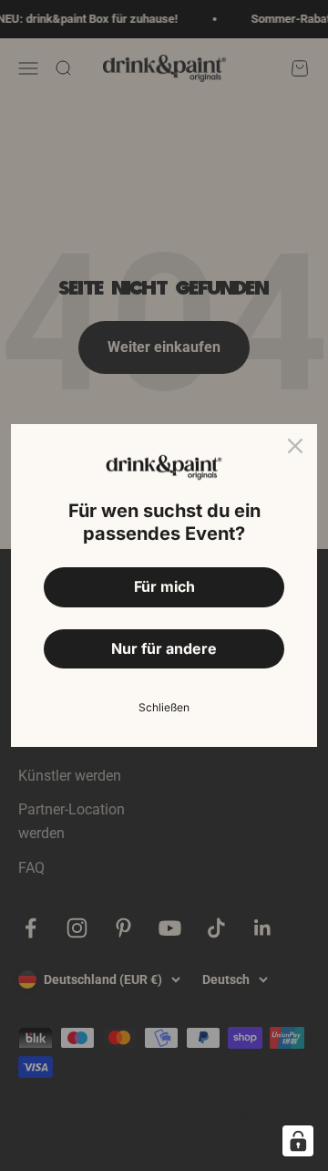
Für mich (164, 586)
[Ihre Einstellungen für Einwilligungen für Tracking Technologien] (297, 1140)
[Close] (295, 446)
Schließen (164, 707)
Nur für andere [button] (164, 648)
